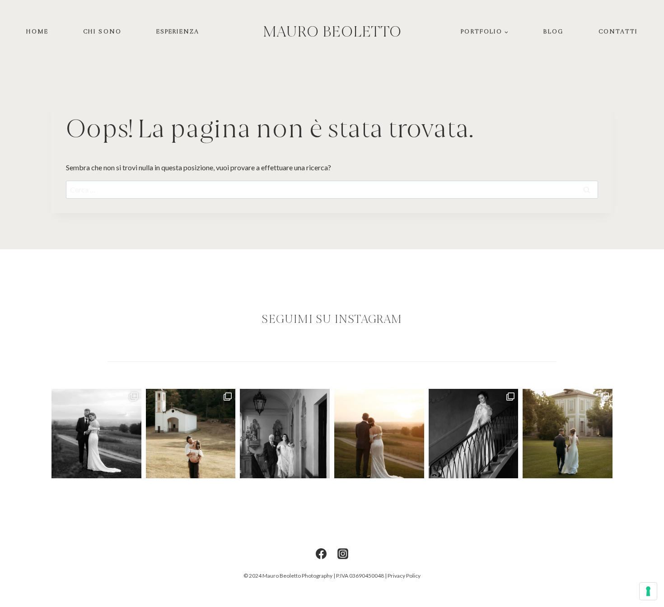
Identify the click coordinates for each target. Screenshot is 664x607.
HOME (37, 31)
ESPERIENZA (177, 31)
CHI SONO (102, 31)
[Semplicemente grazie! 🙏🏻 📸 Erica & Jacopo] (191, 434)
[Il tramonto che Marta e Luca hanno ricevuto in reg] (379, 434)
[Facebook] (321, 554)
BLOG (553, 31)
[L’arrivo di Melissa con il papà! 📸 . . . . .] (285, 434)
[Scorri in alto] (656, 435)
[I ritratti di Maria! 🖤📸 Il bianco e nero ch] (474, 434)
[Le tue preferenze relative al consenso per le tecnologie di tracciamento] (648, 591)
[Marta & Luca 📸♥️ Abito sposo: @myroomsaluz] (96, 434)
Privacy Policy (404, 575)
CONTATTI (618, 31)
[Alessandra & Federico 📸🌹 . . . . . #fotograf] (568, 434)
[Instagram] (343, 554)
